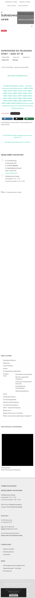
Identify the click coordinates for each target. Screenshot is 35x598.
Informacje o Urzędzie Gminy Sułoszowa (23, 382)
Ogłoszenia (6, 363)
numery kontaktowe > (11, 173)
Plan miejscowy (7, 571)
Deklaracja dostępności (22, 391)
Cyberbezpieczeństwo (9, 397)
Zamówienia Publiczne (9, 360)
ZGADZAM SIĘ (13, 595)
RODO (5, 394)
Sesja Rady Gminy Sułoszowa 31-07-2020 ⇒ (17, 142)
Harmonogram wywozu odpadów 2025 (14, 565)
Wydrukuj (15, 60)
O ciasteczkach (14, 593)
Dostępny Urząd (6, 375)
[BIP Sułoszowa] (17, 9)
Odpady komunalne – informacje (12, 568)
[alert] (17, 450)
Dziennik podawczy (8, 551)
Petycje (5, 368)
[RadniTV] (14, 9)
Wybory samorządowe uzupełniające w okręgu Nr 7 (17, 416)
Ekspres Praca (7, 410)
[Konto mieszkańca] (21, 9)
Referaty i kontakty (8, 549)
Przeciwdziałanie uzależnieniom (12, 371)
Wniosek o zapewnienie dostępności (22, 378)
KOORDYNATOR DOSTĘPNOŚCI (20, 387)
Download (15, 113)
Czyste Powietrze (8, 365)
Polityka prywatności (10, 586)
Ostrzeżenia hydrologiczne (10, 405)
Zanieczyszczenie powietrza (11, 402)
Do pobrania (6, 554)
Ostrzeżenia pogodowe (9, 399)
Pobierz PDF (5, 60)
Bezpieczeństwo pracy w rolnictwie (13, 413)
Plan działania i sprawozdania (23, 374)
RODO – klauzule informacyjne (11, 407)
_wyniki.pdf (5, 113)
